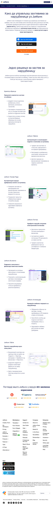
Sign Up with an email (26, 51)
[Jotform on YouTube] (18, 503)
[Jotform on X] (6, 503)
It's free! (26, 54)
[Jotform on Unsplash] (23, 503)
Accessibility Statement (32, 499)
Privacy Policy (16, 499)
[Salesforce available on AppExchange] (9, 473)
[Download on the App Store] (9, 468)
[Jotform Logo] (5, 2)
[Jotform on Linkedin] (9, 503)
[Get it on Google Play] (9, 464)
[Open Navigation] (51, 2)
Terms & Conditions (7, 499)
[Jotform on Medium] (11, 503)
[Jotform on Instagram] (21, 503)
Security (23, 499)
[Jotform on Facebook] (4, 503)
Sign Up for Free (47, 2)
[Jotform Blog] (14, 503)
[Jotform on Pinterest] (16, 503)
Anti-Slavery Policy (43, 499)
